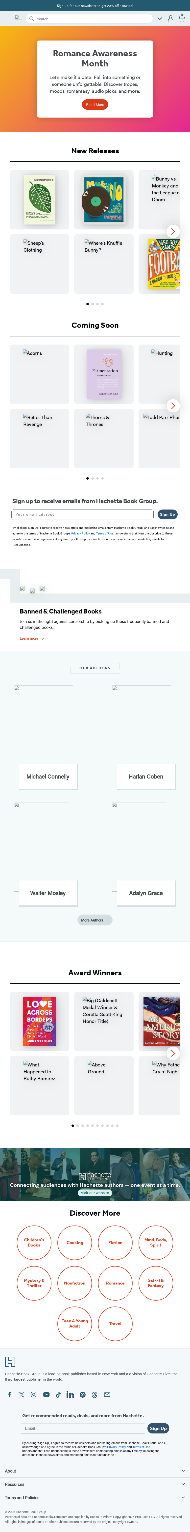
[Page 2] (92, 304)
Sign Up (167, 514)
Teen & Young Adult (75, 1323)
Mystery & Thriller (34, 1283)
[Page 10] (117, 1125)
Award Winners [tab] (95, 972)
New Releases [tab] (95, 150)
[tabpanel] (95, 238)
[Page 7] (102, 1125)
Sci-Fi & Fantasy (156, 1283)
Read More (95, 104)
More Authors (92, 919)
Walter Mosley (48, 893)
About (10, 1471)
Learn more (29, 638)
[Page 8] (107, 1125)
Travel (115, 1323)
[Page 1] (87, 304)
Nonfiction (74, 1283)
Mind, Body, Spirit (155, 1242)
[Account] (170, 18)
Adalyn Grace (146, 893)
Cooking (75, 1242)
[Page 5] (92, 1125)
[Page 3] (97, 304)
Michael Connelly (47, 776)
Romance (115, 1283)
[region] (95, 232)
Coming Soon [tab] (95, 325)
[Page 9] (112, 1125)
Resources (14, 1484)
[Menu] (8, 18)
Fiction (115, 1242)
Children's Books (34, 1242)
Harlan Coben (146, 776)
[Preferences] (160, 18)
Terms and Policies (22, 1497)
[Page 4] (102, 304)
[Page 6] (97, 1125)
